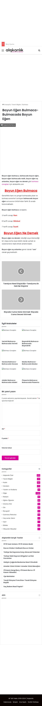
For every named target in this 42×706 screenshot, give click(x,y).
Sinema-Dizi (7, 504)
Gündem (6, 486)
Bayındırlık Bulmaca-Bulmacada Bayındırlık (30, 343)
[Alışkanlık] (15, 50)
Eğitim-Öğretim (8, 500)
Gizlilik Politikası (33, 702)
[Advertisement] (21, 21)
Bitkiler (5, 525)
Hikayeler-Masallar (9, 529)
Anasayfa (7, 104)
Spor (4, 522)
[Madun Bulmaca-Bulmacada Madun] (31, 354)
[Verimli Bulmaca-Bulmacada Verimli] (11, 334)
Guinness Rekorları (9, 514)
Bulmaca (25, 104)
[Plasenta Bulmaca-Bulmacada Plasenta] (31, 373)
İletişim (15, 702)
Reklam (5, 497)
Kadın (5, 482)
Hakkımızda (7, 702)
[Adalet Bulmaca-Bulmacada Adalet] (11, 373)
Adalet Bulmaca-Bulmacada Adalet (9, 381)
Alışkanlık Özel (8, 475)
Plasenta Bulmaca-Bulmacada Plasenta (30, 381)
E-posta (5, 438)
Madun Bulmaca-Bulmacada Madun (30, 363)
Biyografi (6, 511)
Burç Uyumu (10, 44)
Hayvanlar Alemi (9, 518)
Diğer (5, 493)
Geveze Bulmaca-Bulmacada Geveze (10, 363)
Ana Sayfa (22, 702)
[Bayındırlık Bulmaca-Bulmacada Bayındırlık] (31, 334)
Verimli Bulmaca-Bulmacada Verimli (9, 342)
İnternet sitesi (7, 448)
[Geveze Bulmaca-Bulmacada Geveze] (11, 354)
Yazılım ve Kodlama (10, 489)
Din (4, 507)
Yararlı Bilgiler (16, 104)
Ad (3, 429)
